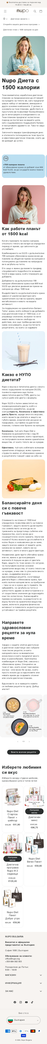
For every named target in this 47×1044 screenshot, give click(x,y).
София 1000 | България (16, 951)
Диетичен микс (34, 819)
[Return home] (4, 19)
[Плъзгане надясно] (29, 742)
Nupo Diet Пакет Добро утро (12, 915)
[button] (5, 11)
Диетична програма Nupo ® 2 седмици (13, 869)
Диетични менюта (19, 19)
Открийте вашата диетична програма (20, 25)
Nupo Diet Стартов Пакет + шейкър (12, 816)
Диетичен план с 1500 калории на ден (20, 30)
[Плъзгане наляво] (18, 742)
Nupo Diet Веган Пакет (34, 860)
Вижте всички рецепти (23, 752)
